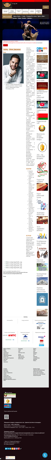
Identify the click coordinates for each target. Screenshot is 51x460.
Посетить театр (6, 375)
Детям (43, 16)
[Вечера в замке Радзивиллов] (12, 335)
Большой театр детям (37, 375)
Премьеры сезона (21, 352)
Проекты (4, 374)
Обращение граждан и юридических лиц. (14, 422)
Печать (4, 276)
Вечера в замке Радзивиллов (8, 357)
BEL (13, 3)
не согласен (39, 42)
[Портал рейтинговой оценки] (6, 416)
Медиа (19, 18)
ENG (16, 3)
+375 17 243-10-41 (15, 424)
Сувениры (29, 18)
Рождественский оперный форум (39, 370)
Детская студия (20, 358)
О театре (23, 16)
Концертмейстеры (36, 357)
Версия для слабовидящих (41, 1)
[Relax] (41, 344)
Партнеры (14, 18)
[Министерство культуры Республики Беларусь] (42, 147)
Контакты (24, 18)
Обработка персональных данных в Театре (9, 380)
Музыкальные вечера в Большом (39, 374)
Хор (34, 355)
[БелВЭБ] (40, 327)
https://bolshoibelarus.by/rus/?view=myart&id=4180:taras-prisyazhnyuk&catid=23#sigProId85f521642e (15, 273)
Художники (35, 359)
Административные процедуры (33, 422)
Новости (4, 360)
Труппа (39, 16)
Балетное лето (5, 356)
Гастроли (4, 351)
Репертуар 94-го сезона (31, 16)
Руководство (5, 370)
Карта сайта (5, 359)
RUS (15, 3)
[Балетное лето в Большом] (25, 336)
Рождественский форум (7, 355)
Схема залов (5, 361)
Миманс (34, 360)
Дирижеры (35, 352)
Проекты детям (21, 355)
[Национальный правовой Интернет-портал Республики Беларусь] (7, 406)
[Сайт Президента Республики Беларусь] (10, 395)
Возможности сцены (6, 376)
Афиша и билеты (17, 16)
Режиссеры (35, 356)
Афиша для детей (21, 357)
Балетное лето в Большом (37, 371)
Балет (19, 351)
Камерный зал (5, 352)
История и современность (7, 372)
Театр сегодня (5, 371)
